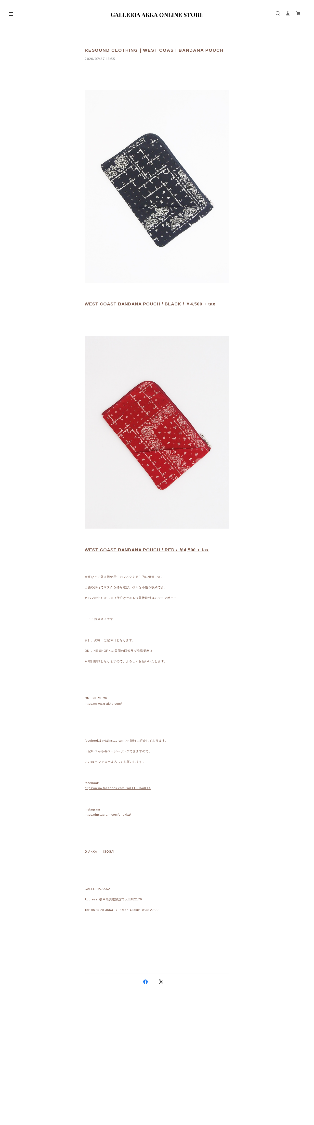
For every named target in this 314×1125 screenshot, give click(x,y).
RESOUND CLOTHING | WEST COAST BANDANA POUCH (154, 50)
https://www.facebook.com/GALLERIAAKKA (118, 788)
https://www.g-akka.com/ (103, 703)
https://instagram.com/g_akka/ (108, 814)
